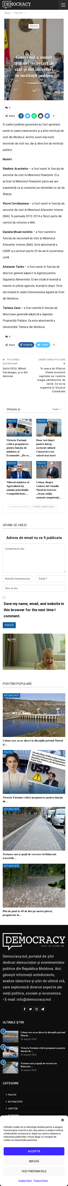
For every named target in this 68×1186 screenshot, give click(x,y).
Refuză (34, 1161)
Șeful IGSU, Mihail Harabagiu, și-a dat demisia (15, 372)
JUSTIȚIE (13, 1108)
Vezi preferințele (34, 1171)
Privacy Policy (41, 1180)
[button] (62, 1120)
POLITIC (34, 26)
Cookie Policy (25, 1180)
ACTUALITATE (11, 695)
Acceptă (34, 1151)
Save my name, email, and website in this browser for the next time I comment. (34, 610)
